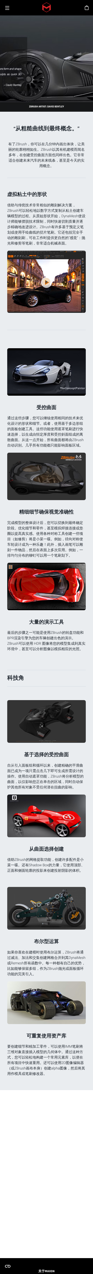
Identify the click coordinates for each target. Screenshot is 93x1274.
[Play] (46, 282)
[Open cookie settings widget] (7, 1266)
